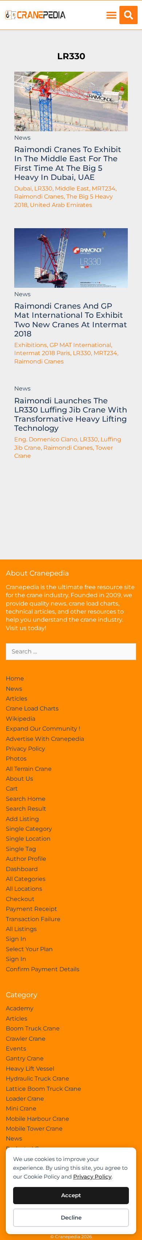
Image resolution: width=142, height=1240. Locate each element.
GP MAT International (80, 345)
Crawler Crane (26, 1038)
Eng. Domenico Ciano (45, 439)
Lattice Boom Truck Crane (43, 1088)
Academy (19, 1008)
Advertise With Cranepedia (45, 738)
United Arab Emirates (61, 204)
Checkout (20, 899)
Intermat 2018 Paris (42, 353)
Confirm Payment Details (42, 969)
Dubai (23, 188)
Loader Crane (25, 1098)
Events (16, 1048)
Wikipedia (20, 718)
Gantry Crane (25, 1058)
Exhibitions (30, 345)
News (22, 137)
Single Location (28, 838)
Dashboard (22, 869)
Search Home (26, 798)
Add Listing (22, 818)
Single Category (29, 828)
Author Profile (26, 858)
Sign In (16, 938)
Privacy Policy (92, 1176)
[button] (111, 15)
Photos (16, 758)
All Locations (24, 888)
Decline (71, 1217)
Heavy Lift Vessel (30, 1068)
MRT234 (103, 188)
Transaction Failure (33, 919)
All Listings (21, 929)
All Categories (26, 878)
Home (15, 678)
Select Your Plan (29, 949)
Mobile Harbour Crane (37, 1118)
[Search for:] (71, 651)
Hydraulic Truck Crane (37, 1078)
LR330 (71, 56)
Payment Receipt (31, 908)
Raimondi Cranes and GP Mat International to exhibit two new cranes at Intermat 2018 (70, 319)
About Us (19, 778)
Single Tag (21, 848)
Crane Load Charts (32, 708)
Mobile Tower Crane (34, 1128)
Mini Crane (21, 1108)
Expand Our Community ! (43, 728)
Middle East (72, 188)
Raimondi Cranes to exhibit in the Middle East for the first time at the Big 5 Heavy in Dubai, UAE (67, 163)
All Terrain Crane (29, 768)
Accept (71, 1195)
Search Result (26, 808)
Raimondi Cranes (39, 196)
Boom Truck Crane (33, 1028)
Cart (12, 788)
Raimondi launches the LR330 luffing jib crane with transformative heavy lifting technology (70, 414)
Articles (16, 698)
